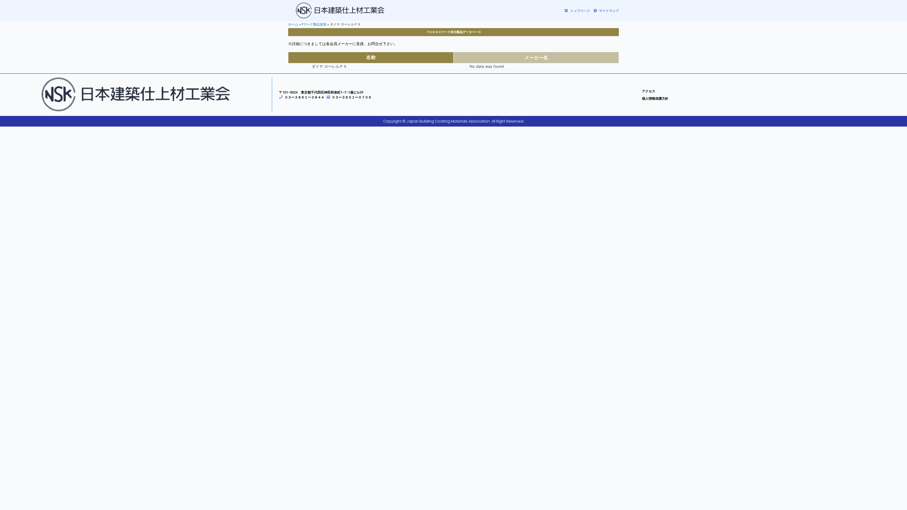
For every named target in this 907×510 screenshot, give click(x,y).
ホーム (293, 24)
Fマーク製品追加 (314, 24)
